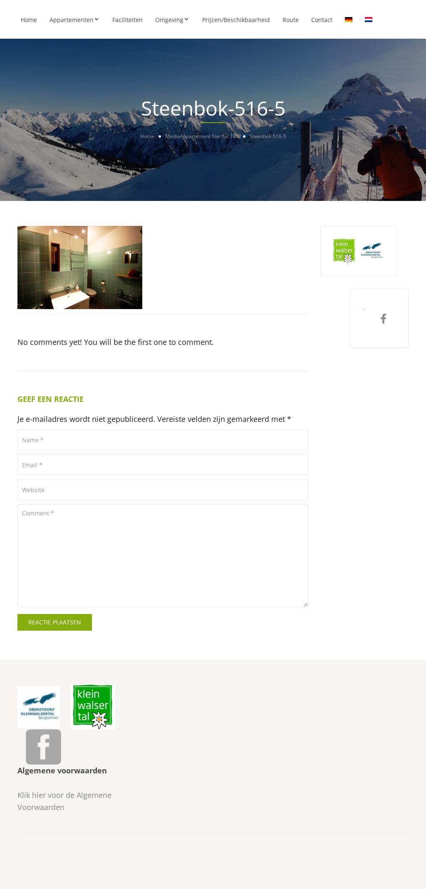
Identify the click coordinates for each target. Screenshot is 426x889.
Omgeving (169, 20)
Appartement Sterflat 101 (209, 136)
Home (29, 20)
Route (290, 20)
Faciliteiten (127, 20)
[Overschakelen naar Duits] (349, 19)
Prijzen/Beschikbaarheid (236, 20)
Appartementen (72, 20)
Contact (321, 20)
